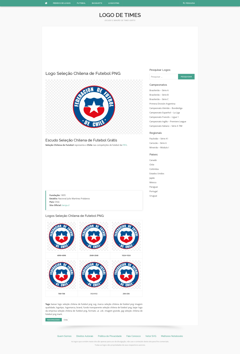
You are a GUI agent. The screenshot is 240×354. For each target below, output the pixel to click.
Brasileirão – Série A (159, 90)
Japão (152, 178)
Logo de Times (120, 15)
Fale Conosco (133, 336)
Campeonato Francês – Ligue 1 (164, 117)
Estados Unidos (156, 173)
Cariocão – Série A (158, 143)
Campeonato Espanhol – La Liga (164, 112)
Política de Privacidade (110, 336)
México (152, 182)
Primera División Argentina (162, 103)
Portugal (153, 191)
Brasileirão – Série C (158, 99)
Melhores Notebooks (172, 336)
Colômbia (154, 169)
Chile (66, 320)
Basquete (97, 3)
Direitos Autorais (84, 336)
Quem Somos (64, 336)
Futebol (81, 3)
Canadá (153, 160)
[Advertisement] (93, 50)
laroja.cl (65, 205)
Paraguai (153, 186)
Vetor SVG (150, 336)
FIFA (125, 145)
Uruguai (153, 195)
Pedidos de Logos (62, 3)
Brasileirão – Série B (159, 94)
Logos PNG (113, 3)
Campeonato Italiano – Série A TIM (165, 125)
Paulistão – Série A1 (158, 138)
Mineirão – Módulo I (159, 147)
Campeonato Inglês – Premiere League (167, 121)
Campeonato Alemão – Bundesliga (165, 108)
